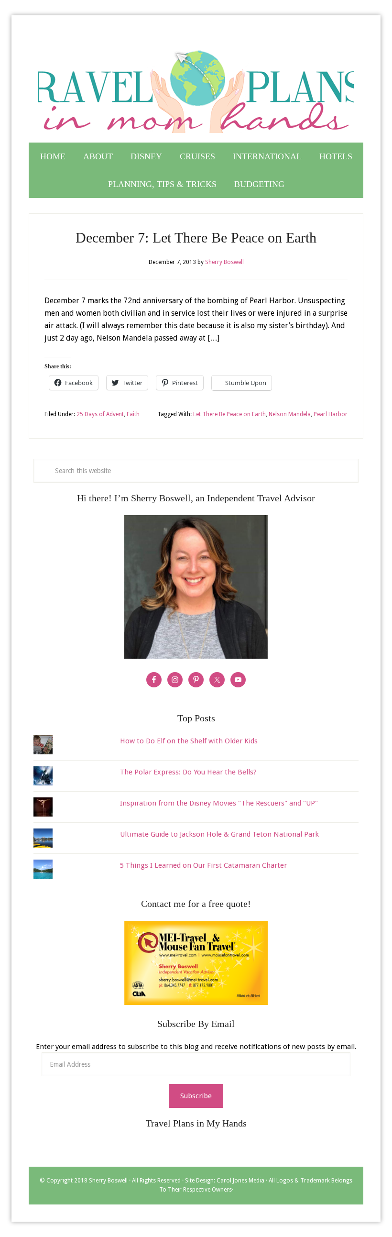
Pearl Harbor (331, 414)
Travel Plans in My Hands (196, 87)
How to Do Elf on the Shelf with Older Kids (189, 741)
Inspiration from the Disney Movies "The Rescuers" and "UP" (219, 803)
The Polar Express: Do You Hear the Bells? (188, 772)
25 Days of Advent (100, 414)
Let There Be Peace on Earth (229, 414)
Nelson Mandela (290, 414)
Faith (133, 414)
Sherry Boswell (108, 1180)
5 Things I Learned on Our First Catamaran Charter (203, 865)
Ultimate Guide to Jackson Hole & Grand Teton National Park (219, 834)
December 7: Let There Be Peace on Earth (196, 237)
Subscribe (196, 1096)
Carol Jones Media (240, 1180)
